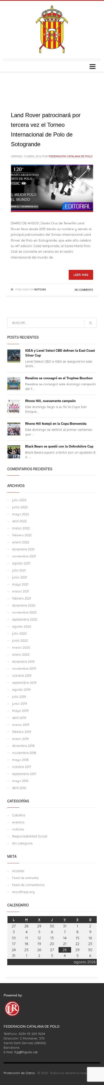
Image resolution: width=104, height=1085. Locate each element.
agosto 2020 (21, 626)
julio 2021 (19, 570)
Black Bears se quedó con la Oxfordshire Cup (59, 446)
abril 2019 (19, 718)
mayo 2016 (20, 781)
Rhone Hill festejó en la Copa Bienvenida (55, 423)
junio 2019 (19, 704)
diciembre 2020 (23, 605)
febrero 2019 (21, 732)
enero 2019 (20, 739)
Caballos (18, 815)
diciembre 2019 (23, 661)
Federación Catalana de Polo (71, 156)
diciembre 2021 (23, 549)
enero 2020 (21, 654)
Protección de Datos (19, 1073)
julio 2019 (19, 696)
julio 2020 (19, 633)
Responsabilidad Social (29, 836)
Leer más (81, 275)
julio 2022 (19, 500)
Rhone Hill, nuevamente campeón (50, 401)
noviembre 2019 (24, 668)
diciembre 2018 (23, 746)
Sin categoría (22, 843)
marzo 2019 (20, 725)
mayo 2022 (20, 514)
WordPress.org (23, 892)
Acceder (18, 871)
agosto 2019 (21, 689)
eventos (18, 822)
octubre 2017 (21, 767)
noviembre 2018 (24, 753)
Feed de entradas (25, 878)
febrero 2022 (22, 535)
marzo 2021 (20, 591)
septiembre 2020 (24, 619)
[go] (90, 323)
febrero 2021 (21, 598)
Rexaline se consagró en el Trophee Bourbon (59, 378)
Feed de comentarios (28, 885)
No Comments (84, 289)
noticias (40, 289)
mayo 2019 (20, 711)
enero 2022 (20, 542)
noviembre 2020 (24, 612)
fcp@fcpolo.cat (25, 1052)
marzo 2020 (21, 647)
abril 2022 (19, 521)
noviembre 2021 (24, 556)
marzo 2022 (21, 528)
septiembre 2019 (24, 682)
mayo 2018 (20, 760)
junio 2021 (19, 577)
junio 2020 (20, 640)
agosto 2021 (21, 563)
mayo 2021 (20, 584)
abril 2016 (19, 788)
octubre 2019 (21, 675)
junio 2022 (20, 507)
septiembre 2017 (24, 774)
